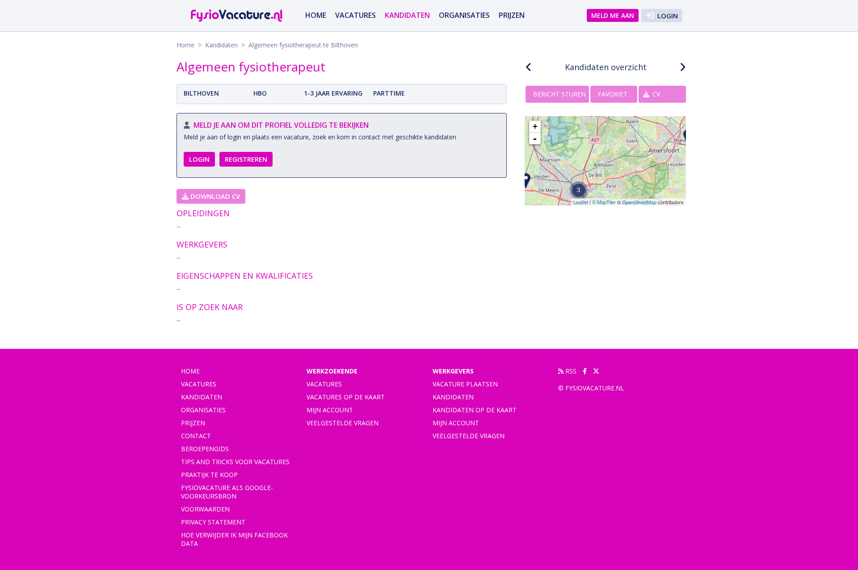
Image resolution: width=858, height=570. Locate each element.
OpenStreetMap (639, 201)
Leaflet (580, 201)
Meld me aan (612, 15)
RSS (570, 371)
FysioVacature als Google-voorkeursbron (227, 491)
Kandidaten (407, 15)
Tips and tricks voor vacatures (235, 461)
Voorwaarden (205, 509)
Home (315, 15)
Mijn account (330, 410)
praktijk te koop (209, 474)
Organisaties (464, 15)
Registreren (246, 159)
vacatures (355, 15)
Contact (196, 436)
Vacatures (324, 384)
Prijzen (512, 15)
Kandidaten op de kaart (475, 410)
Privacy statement (213, 522)
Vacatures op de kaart (346, 397)
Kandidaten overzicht (606, 67)
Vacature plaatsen (465, 384)
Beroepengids (205, 448)
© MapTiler (604, 201)
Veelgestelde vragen (343, 423)
